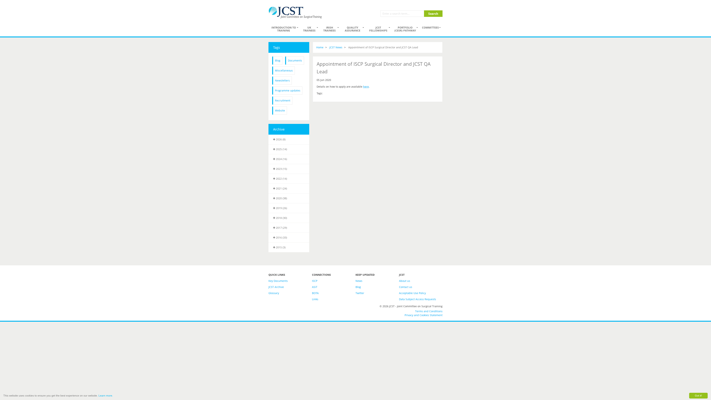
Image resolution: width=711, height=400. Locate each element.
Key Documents (278, 281)
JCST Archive (276, 287)
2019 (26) (281, 208)
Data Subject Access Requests (417, 299)
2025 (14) (281, 149)
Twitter (360, 293)
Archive (279, 129)
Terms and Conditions (429, 311)
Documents (295, 60)
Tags (276, 47)
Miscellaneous (284, 70)
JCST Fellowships (378, 29)
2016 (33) (281, 237)
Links (315, 299)
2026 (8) (280, 139)
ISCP (314, 281)
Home (319, 47)
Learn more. (106, 395)
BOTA (315, 293)
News (359, 281)
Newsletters (282, 80)
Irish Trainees (329, 29)
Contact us (405, 287)
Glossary (273, 293)
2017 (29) (281, 227)
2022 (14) (281, 178)
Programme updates (287, 90)
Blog (277, 60)
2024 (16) (281, 159)
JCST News (335, 47)
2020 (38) (281, 198)
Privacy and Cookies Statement (424, 315)
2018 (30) (281, 218)
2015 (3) (280, 247)
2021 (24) (281, 188)
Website (280, 110)
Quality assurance (352, 29)
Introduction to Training (283, 29)
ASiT (314, 287)
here (366, 86)
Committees (430, 27)
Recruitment (282, 100)
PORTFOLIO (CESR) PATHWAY (405, 29)
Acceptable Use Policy (412, 293)
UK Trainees (309, 29)
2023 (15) (281, 169)
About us (404, 281)
